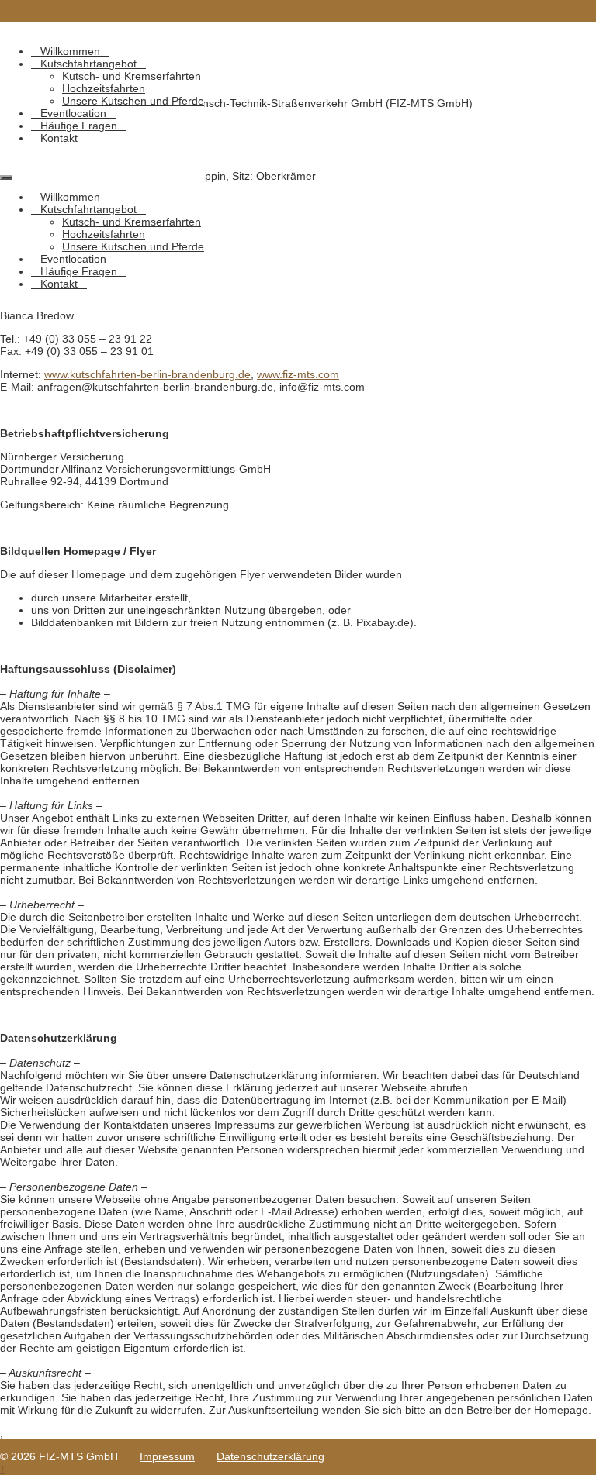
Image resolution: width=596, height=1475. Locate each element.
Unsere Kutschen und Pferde (133, 101)
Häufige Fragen (78, 125)
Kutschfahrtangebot (88, 63)
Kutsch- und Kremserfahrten (131, 76)
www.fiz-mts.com (298, 374)
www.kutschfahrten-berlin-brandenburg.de (147, 374)
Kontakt (59, 138)
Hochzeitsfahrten (103, 88)
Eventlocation (73, 113)
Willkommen (70, 51)
